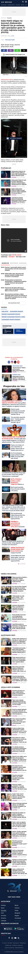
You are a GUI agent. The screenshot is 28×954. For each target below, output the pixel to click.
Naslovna (3, 18)
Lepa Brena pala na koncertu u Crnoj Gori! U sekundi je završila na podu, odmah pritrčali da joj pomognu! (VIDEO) (19, 626)
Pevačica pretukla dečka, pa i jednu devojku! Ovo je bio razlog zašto (18, 777)
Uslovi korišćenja (9, 948)
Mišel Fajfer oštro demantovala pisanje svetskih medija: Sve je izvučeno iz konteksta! (14, 275)
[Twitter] (15, 362)
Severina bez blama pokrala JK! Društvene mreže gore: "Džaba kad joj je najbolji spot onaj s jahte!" (19, 678)
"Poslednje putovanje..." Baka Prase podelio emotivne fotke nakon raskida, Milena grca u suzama (19, 650)
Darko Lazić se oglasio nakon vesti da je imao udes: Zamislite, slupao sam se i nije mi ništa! (19, 824)
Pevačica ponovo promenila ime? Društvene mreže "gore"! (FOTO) (19, 843)
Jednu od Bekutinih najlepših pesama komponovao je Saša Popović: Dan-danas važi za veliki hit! (19, 871)
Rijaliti (14, 725)
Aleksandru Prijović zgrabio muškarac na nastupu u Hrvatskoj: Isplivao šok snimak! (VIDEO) (18, 378)
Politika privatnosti (17, 945)
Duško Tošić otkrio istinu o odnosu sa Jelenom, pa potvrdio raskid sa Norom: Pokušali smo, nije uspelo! (18, 796)
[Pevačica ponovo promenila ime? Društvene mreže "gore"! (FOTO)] (6, 844)
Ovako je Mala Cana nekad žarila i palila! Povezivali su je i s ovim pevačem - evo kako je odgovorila (19, 730)
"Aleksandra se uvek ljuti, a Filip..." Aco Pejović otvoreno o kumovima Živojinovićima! (18, 598)
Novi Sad (17, 921)
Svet (2, 913)
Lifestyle (3, 921)
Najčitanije (14, 263)
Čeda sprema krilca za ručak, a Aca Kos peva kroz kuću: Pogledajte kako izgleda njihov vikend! (19, 660)
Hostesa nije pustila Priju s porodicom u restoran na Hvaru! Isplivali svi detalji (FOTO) (18, 608)
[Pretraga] (23, 2)
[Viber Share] (11, 50)
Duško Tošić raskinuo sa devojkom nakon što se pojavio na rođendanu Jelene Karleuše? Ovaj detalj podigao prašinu (19, 641)
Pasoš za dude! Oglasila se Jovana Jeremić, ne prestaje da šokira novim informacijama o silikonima (19, 712)
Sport (22, 5)
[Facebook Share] (4, 50)
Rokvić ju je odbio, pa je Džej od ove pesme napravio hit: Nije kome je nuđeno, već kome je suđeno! (19, 759)
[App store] (8, 928)
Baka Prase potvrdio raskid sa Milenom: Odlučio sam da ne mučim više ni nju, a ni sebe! (19, 669)
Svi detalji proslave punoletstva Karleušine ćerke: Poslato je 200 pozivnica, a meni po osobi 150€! (19, 749)
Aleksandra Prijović (7, 80)
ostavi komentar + (19, 330)
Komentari (22, 263)
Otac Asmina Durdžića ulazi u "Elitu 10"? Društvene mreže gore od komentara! (19, 721)
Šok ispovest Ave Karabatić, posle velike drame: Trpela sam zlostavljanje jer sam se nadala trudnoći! (19, 768)
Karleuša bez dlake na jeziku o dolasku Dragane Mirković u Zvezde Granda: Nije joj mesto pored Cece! (19, 815)
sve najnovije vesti (14, 303)
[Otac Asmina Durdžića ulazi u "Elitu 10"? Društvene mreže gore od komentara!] (6, 722)
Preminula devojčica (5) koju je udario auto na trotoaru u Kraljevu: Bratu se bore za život (15, 289)
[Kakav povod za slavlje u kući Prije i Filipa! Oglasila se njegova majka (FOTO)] (6, 580)
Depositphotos (19, 948)
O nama (4, 943)
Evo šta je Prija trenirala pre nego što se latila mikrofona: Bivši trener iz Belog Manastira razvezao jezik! (19, 589)
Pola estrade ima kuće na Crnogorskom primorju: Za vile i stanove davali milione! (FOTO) (19, 617)
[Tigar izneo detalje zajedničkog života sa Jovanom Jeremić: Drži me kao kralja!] (6, 703)
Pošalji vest (8, 945)
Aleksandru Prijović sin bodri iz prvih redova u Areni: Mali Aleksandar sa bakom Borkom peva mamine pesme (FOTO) (18, 173)
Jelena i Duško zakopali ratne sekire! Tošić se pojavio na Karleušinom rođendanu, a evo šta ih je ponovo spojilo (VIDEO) (19, 834)
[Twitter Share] (24, 50)
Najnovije (3, 5)
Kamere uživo (11, 5)
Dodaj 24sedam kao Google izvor (15, 54)
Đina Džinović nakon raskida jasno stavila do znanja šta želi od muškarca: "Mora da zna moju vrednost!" (19, 740)
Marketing (23, 943)
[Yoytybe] (15, 938)
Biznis (16, 905)
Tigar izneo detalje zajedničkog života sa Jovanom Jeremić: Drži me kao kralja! (19, 702)
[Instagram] (12, 362)
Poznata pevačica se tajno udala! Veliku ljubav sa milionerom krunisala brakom (18, 693)
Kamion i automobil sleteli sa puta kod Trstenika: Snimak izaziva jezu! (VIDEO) (15, 269)
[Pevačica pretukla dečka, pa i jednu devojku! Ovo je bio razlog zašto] (6, 778)
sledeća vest (16, 374)
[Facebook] (9, 362)
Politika (18, 5)
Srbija (16, 910)
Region (17, 916)
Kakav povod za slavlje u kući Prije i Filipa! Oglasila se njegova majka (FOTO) (19, 579)
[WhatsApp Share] (17, 50)
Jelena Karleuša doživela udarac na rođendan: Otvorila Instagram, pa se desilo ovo (19, 806)
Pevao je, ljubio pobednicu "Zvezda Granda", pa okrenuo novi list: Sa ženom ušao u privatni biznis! (19, 787)
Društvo (3, 918)
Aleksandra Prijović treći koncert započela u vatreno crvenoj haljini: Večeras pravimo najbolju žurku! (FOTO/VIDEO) (19, 182)
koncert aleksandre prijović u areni (13, 317)
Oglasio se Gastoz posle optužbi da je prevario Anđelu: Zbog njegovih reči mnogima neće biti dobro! (19, 862)
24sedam (12, 257)
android (18, 255)
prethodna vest (17, 366)
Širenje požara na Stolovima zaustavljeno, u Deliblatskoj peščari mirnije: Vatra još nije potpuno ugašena (15, 282)
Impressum (16, 943)
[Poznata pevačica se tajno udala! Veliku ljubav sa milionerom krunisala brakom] (6, 694)
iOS (13, 255)
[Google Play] (19, 928)
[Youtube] (18, 362)
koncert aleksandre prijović (11, 314)
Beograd (17, 913)
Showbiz (9, 18)
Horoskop (18, 918)
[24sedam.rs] (6, 2)
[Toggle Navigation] (26, 1)
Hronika (3, 916)
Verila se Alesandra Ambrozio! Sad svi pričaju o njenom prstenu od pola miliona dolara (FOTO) (19, 853)
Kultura (17, 908)
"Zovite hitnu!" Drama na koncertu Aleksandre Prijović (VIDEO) (19, 369)
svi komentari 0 (8, 331)
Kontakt (9, 943)
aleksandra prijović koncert (11, 319)
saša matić (5, 311)
